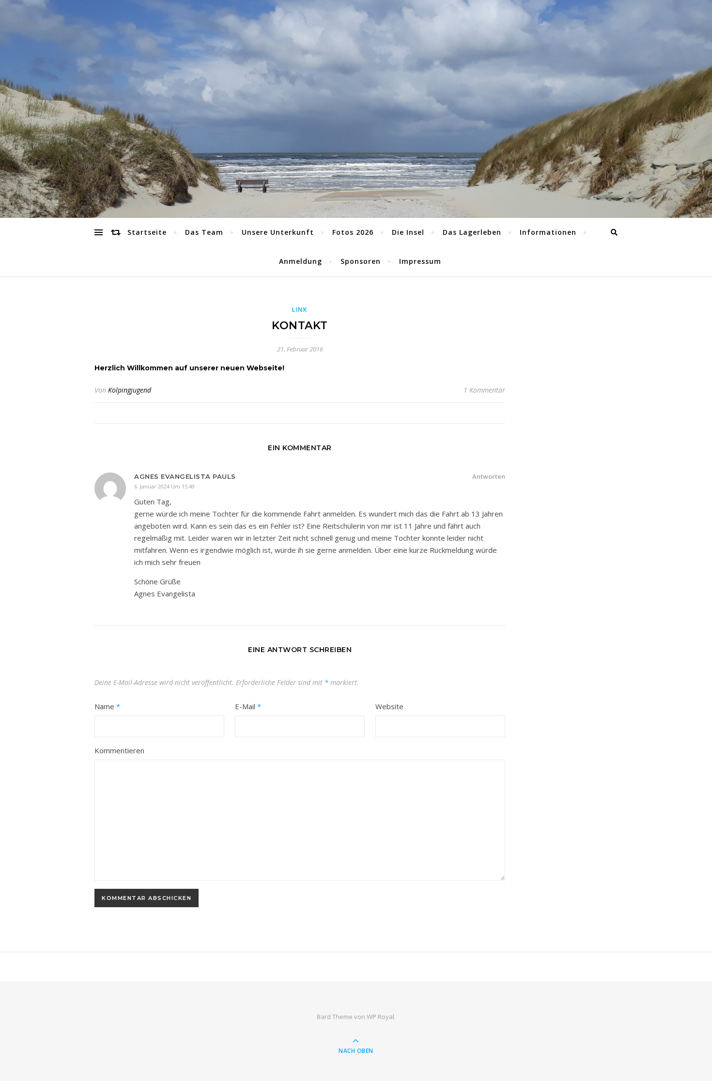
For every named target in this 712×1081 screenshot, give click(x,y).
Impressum (420, 261)
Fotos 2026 (352, 232)
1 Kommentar (484, 390)
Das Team (204, 232)
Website (389, 706)
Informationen (548, 232)
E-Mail (248, 706)
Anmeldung (300, 261)
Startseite (147, 232)
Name (107, 706)
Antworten (488, 476)
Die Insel (408, 232)
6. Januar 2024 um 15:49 (164, 486)
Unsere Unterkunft (278, 232)
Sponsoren (361, 261)
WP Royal (380, 1016)
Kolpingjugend (129, 390)
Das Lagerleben (472, 232)
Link (300, 309)
